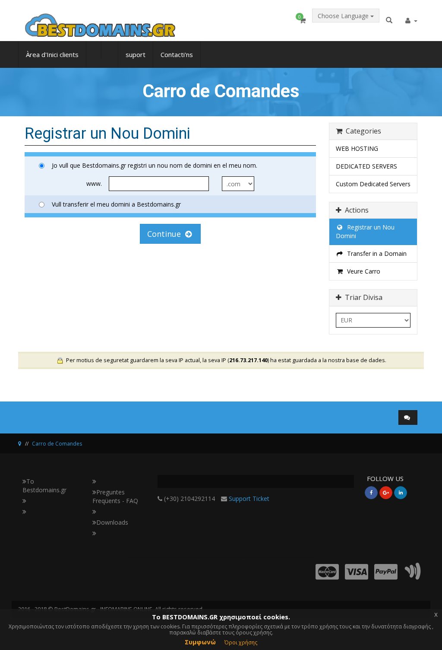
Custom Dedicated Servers (373, 184)
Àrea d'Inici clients (52, 54)
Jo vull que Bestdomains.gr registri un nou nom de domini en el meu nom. (154, 165)
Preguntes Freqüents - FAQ (115, 496)
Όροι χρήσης (240, 642)
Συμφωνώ (200, 642)
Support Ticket (249, 498)
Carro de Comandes (57, 443)
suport (135, 54)
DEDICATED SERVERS (366, 166)
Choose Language (344, 16)
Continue (166, 234)
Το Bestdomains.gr (44, 485)
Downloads (112, 522)
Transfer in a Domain (375, 253)
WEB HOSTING (357, 148)
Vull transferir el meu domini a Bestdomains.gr (116, 204)
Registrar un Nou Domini (365, 231)
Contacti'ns (177, 54)
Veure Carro (362, 271)
